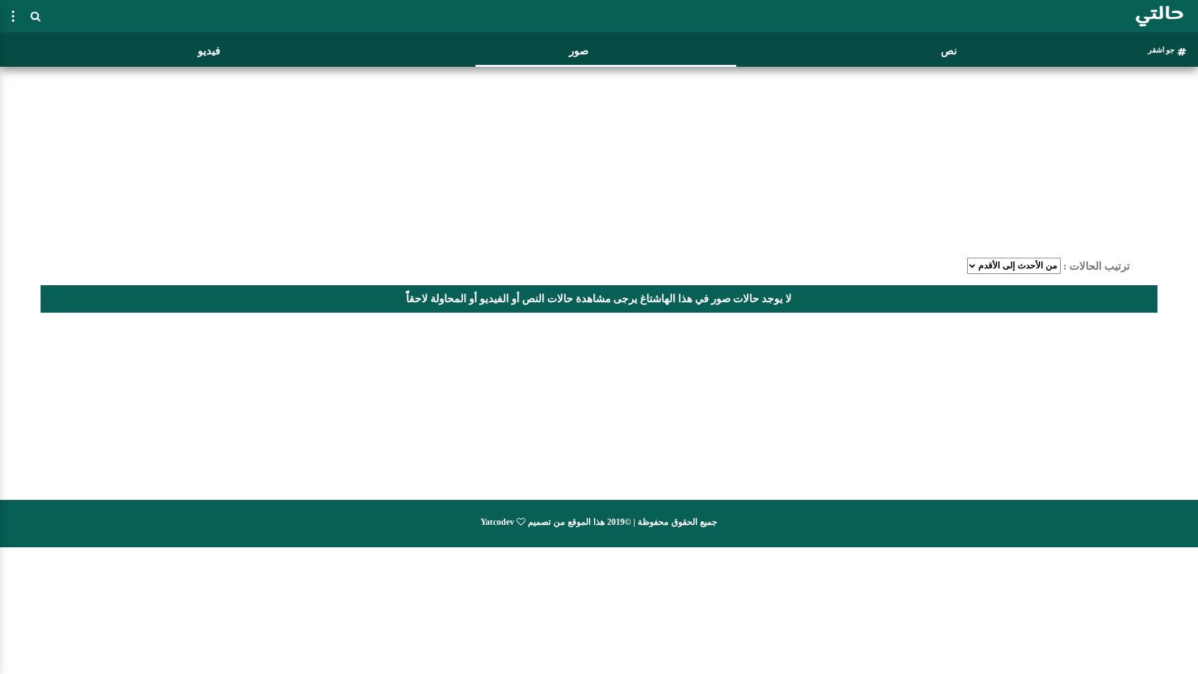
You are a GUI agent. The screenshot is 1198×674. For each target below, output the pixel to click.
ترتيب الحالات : (1096, 266)
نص (949, 51)
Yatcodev (497, 522)
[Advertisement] (599, 159)
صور (578, 51)
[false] (13, 16)
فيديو (209, 51)
